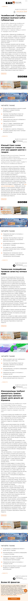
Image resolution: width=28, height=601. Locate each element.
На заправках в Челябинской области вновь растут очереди (13, 244)
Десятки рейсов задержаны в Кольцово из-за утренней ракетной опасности (14, 377)
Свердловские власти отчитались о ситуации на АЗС (13, 235)
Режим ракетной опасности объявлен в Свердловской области (14, 120)
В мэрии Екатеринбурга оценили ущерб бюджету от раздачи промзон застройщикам (14, 110)
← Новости (4, 6)
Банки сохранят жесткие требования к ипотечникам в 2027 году (14, 360)
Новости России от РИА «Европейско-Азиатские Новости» (10, 3)
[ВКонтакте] (18, 76)
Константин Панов (21, 11)
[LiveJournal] (26, 76)
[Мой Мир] (24, 76)
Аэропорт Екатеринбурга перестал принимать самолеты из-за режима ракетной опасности (13, 116)
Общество (3, 73)
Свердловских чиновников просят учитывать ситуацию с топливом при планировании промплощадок (13, 254)
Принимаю (14, 598)
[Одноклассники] (20, 76)
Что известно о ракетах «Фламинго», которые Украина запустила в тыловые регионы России (14, 131)
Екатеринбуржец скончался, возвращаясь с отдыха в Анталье (15, 369)
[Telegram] (22, 76)
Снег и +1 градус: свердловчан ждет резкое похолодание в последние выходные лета (13, 125)
